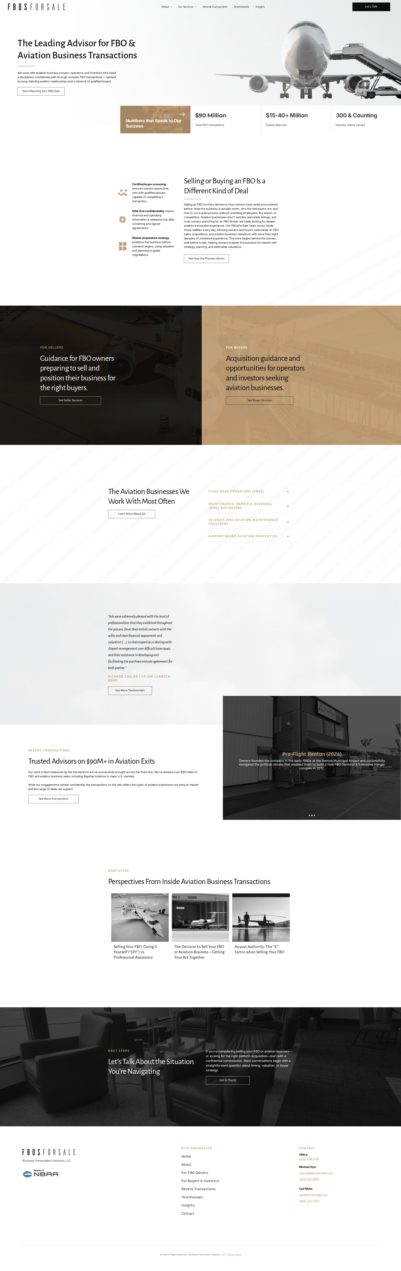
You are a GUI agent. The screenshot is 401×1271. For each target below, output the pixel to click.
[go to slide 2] (311, 815)
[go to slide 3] (314, 815)
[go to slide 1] (309, 815)
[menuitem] (167, 6)
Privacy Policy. (234, 1254)
